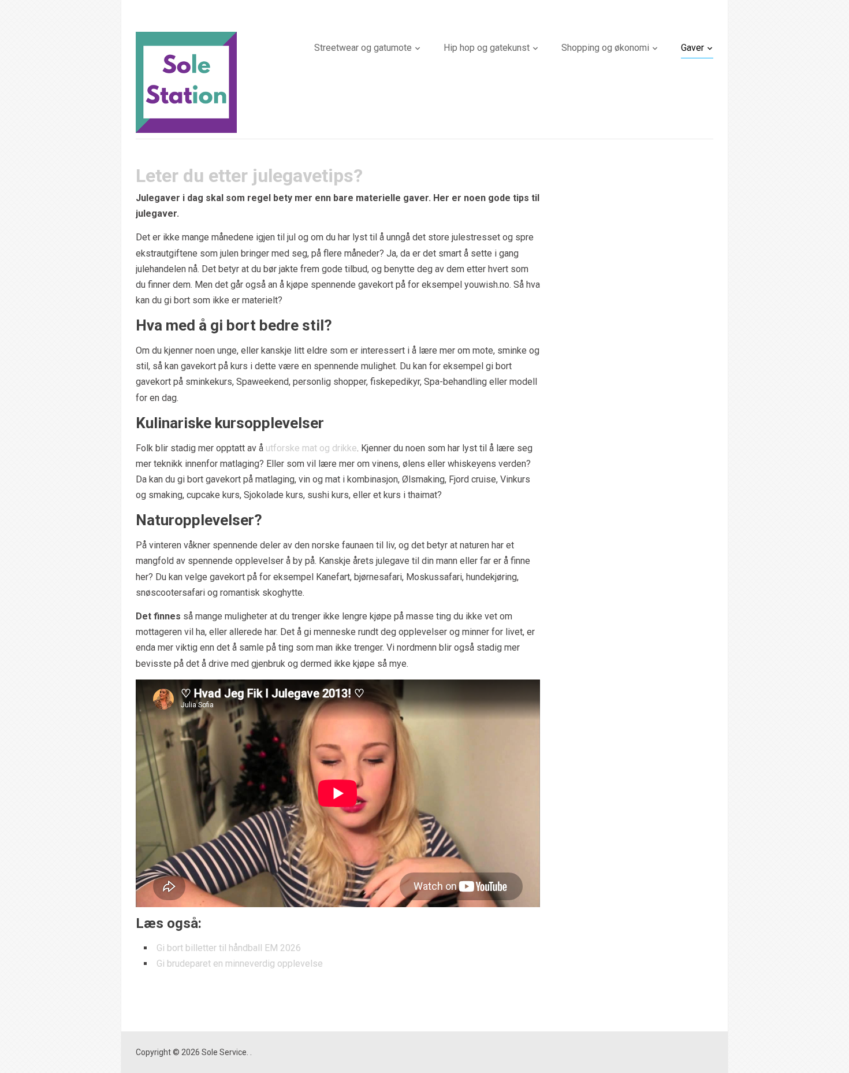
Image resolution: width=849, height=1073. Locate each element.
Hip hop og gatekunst (487, 47)
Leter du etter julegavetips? (249, 176)
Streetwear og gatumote (363, 47)
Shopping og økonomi (605, 47)
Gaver (692, 47)
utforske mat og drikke (311, 448)
